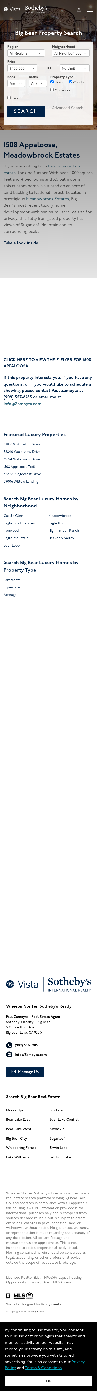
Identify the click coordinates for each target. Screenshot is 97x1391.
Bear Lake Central (64, 1119)
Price (11, 62)
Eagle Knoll (57, 523)
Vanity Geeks (51, 1304)
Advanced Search (67, 107)
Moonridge (14, 1110)
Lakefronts (12, 580)
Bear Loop (12, 545)
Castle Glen (13, 516)
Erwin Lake (58, 1148)
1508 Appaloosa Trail (19, 467)
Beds (11, 77)
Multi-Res (62, 90)
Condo (78, 82)
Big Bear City (16, 1138)
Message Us (28, 1072)
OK (48, 1381)
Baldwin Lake (60, 1157)
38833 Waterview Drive (22, 444)
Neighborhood (63, 47)
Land (15, 98)
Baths (33, 77)
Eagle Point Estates (19, 523)
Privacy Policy (36, 1311)
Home (59, 82)
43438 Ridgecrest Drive (22, 474)
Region (12, 47)
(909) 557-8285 (26, 1045)
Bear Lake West (18, 1129)
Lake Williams (17, 1157)
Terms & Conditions (43, 1368)
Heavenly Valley (61, 538)
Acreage (10, 595)
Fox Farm (57, 1110)
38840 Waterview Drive (22, 452)
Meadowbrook (59, 516)
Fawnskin (57, 1129)
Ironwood (11, 531)
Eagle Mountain (16, 538)
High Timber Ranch (63, 531)
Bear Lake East (18, 1119)
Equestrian (12, 587)
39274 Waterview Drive (22, 459)
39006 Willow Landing (21, 481)
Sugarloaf (57, 1138)
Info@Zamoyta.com (22, 403)
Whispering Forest (21, 1148)
